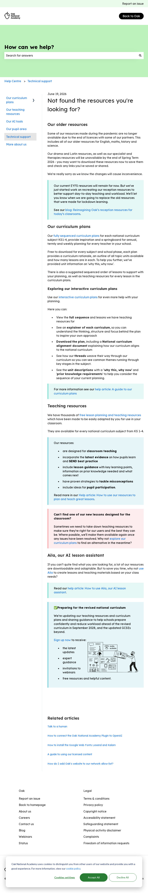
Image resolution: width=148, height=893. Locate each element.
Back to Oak (131, 16)
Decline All (123, 877)
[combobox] (70, 55)
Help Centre (12, 81)
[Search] (140, 55)
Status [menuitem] (23, 843)
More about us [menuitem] (16, 144)
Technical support (39, 81)
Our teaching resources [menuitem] (15, 111)
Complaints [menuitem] (91, 836)
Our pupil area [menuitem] (16, 129)
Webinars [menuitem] (25, 836)
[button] (33, 98)
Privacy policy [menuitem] (93, 805)
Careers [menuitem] (24, 817)
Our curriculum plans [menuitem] (16, 100)
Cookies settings (64, 877)
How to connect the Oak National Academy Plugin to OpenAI (84, 735)
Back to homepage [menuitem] (32, 805)
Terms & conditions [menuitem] (96, 798)
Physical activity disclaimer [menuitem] (102, 830)
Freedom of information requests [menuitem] (106, 843)
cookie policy (73, 868)
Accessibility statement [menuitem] (99, 817)
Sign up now (62, 640)
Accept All (94, 877)
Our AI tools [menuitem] (14, 121)
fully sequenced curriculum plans (76, 236)
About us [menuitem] (25, 811)
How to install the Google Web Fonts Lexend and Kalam (81, 745)
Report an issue (133, 3)
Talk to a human (57, 726)
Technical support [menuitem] (18, 137)
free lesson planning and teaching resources (110, 415)
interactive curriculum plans (78, 297)
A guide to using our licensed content (69, 754)
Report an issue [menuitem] (29, 798)
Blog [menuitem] (22, 830)
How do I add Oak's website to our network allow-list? (80, 763)
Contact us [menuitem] (26, 824)
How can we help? (29, 47)
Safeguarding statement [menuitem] (100, 824)
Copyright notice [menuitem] (94, 811)
